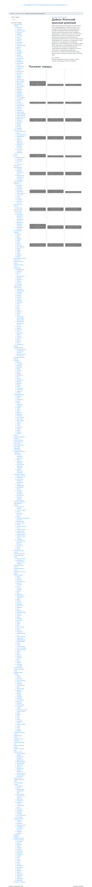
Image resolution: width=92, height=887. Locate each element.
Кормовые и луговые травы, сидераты (21, 562)
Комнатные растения (19, 258)
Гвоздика (19, 53)
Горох (18, 586)
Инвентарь (19, 799)
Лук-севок (19, 208)
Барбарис (19, 365)
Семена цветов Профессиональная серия (19, 779)
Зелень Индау (20, 688)
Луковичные (17, 268)
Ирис (18, 305)
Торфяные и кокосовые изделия (20, 828)
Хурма (18, 253)
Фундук (19, 428)
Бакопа (19, 40)
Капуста (19, 602)
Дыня (18, 592)
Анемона (19, 292)
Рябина (18, 250)
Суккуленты (20, 180)
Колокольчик (20, 71)
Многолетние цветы (19, 357)
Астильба (19, 35)
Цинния (19, 123)
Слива (18, 251)
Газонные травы (21, 510)
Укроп (18, 653)
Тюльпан (19, 336)
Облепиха (19, 383)
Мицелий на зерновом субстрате (20, 224)
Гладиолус (19, 300)
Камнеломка (20, 63)
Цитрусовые (20, 500)
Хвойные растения (19, 838)
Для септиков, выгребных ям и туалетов (21, 795)
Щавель (19, 662)
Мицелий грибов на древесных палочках (21, 350)
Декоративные (21, 157)
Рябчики (19, 281)
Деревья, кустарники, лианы (20, 172)
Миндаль (19, 412)
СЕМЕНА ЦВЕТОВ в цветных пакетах (21, 771)
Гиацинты (19, 271)
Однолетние (20, 95)
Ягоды (18, 549)
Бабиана (19, 295)
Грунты (18, 133)
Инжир (18, 243)
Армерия (19, 34)
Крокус (19, 310)
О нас (65, 5)
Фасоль (19, 654)
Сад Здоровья (51, 5)
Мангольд (19, 701)
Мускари (19, 277)
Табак (18, 643)
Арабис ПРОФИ (21, 31)
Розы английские (18, 440)
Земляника (19, 159)
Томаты (19, 644)
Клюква (19, 864)
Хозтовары (20, 817)
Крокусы (19, 273)
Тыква (18, 651)
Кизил (18, 862)
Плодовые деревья (19, 394)
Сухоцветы (20, 545)
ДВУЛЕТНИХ (20, 760)
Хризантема (20, 344)
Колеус (18, 70)
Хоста (18, 342)
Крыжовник (20, 380)
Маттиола (19, 84)
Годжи (18, 846)
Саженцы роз (20, 495)
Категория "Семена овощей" (59, 17)
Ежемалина (20, 851)
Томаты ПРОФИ (21, 724)
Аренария (19, 32)
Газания (19, 50)
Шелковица (20, 878)
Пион (18, 331)
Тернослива (20, 389)
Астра (18, 37)
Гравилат (19, 60)
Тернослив (19, 427)
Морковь (19, 610)
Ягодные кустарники (19, 882)
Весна (15, 156)
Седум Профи (20, 112)
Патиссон (19, 615)
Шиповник (19, 880)
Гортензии (19, 188)
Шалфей (19, 125)
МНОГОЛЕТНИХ (21, 761)
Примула (19, 107)
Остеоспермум (21, 97)
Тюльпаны (19, 284)
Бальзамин (19, 42)
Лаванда (19, 76)
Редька (18, 623)
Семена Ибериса (21, 113)
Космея (19, 74)
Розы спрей (17, 443)
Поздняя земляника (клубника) (19, 456)
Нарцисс (19, 328)
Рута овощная (20, 627)
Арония (19, 843)
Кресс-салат (20, 605)
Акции (15, 154)
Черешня (19, 255)
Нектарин (19, 245)
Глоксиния (19, 302)
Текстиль (19, 808)
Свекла (19, 630)
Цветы (18, 547)
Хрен (18, 659)
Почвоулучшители (21, 134)
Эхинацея (19, 128)
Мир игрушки (20, 521)
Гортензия (19, 169)
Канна (18, 308)
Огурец (19, 614)
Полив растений (21, 825)
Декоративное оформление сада (20, 791)
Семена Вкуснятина (19, 553)
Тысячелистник (21, 115)
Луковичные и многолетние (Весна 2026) (20, 318)
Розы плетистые (18, 441)
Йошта (18, 859)
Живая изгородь (21, 476)
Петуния (19, 102)
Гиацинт (19, 299)
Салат (18, 628)
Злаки (18, 511)
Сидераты (19, 539)
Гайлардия (19, 52)
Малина (16, 346)
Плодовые (19, 164)
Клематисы (20, 477)
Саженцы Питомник (19, 474)
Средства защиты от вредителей (20, 141)
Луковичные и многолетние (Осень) (20, 323)
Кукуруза (19, 607)
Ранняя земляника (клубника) (19, 461)
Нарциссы (19, 279)
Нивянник (19, 94)
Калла (18, 307)
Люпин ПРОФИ (21, 81)
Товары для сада (18, 818)
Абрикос (19, 234)
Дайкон (19, 591)
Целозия (19, 120)
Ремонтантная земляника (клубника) (20, 466)
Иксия (18, 303)
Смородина (20, 388)
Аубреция (19, 39)
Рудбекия (19, 110)
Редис (18, 622)
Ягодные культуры (19, 839)
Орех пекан (20, 419)
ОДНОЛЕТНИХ (20, 763)
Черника (19, 877)
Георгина (19, 297)
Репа (18, 625)
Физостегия (20, 118)
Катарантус (20, 68)
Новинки (44, 5)
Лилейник (19, 311)
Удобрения (61, 5)
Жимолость (20, 375)
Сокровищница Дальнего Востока (21, 542)
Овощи (18, 524)
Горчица (19, 682)
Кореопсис (19, 73)
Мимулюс (19, 87)
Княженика (20, 865)
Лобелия (19, 78)
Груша (18, 242)
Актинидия (20, 363)
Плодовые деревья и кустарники (20, 492)
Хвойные (16, 836)
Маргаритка (20, 83)
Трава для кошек (21, 649)
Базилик (19, 578)
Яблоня (19, 256)
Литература (20, 800)
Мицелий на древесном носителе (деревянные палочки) (20, 218)
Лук (18, 162)
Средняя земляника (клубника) (19, 471)
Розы (18, 196)
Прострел (19, 108)
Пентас (18, 100)
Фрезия (19, 341)
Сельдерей (20, 631)
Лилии (18, 313)
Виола (18, 48)
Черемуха (19, 875)
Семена (57, 5)
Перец (18, 617)
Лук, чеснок (17, 260)
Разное (16, 435)
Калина (18, 378)
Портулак (19, 620)
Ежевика (19, 373)
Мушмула (19, 414)
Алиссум (19, 29)
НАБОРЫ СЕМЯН (21, 612)
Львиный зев (20, 79)
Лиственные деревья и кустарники (20, 480)
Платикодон (20, 104)
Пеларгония (20, 99)
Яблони (19, 393)
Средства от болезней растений (20, 146)
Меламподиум (20, 86)
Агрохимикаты (18, 130)
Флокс (18, 339)
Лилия (18, 315)
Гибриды (19, 238)
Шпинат (19, 661)
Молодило (19, 89)
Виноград (26, 5)
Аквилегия (19, 27)
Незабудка (19, 92)
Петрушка (19, 618)
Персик (19, 248)
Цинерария (20, 121)
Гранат (18, 240)
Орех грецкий (20, 247)
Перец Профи (20, 705)
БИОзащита (20, 786)
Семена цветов (21, 534)
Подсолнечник (20, 105)
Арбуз (18, 576)
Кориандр (19, 604)
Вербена (19, 47)
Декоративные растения (35, 5)
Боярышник (20, 399)
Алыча (18, 235)
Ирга (18, 376)
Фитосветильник (21, 815)
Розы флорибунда (19, 445)
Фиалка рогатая (21, 117)
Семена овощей (21, 529)
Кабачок (19, 601)
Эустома (19, 126)
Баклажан (19, 579)
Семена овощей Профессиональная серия (19, 669)
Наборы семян (20, 523)
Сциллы (19, 282)
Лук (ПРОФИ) (20, 700)
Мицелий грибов (18, 347)
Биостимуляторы (21, 131)
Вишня (18, 237)
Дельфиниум (20, 61)
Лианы (18, 516)
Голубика (19, 370)
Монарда (19, 91)
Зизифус (19, 856)
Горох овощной (21, 680)
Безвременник (20, 269)
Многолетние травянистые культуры (20, 177)
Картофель (19, 160)
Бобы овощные (21, 581)
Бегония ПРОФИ (21, 45)
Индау (18, 599)
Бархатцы (19, 44)
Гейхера (19, 55)
